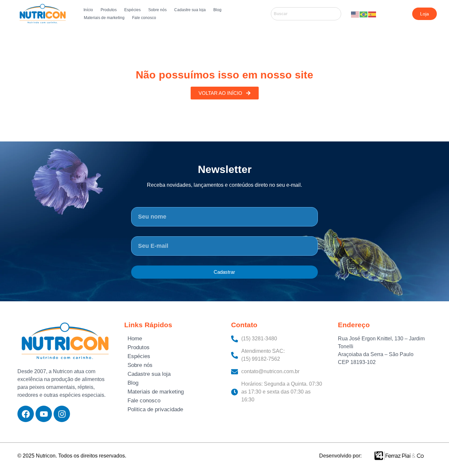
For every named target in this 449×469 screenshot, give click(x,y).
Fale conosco (144, 17)
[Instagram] (62, 414)
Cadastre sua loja (190, 10)
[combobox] (306, 13)
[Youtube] (43, 414)
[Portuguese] (364, 14)
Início (88, 10)
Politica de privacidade (155, 409)
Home (135, 338)
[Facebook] (25, 414)
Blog (217, 10)
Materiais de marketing (104, 17)
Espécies (132, 10)
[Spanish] (372, 14)
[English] (355, 14)
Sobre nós (157, 10)
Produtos (109, 10)
